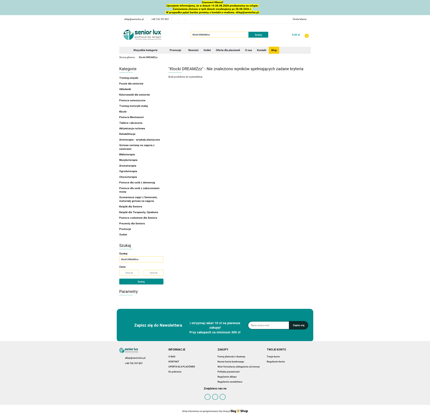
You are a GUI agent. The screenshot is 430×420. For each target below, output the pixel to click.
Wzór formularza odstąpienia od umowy (239, 366)
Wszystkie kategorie (145, 50)
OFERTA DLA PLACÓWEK (181, 366)
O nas (248, 50)
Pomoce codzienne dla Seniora (138, 217)
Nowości (193, 50)
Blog (274, 50)
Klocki (123, 111)
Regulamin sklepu (227, 376)
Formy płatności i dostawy (231, 356)
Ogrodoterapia (128, 171)
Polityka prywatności (229, 371)
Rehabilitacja (127, 134)
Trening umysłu (129, 77)
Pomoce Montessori (131, 117)
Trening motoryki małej (133, 105)
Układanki (125, 89)
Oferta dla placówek (228, 50)
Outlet (207, 50)
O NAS (171, 356)
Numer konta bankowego (231, 361)
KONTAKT (173, 361)
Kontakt (261, 50)
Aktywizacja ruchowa (132, 128)
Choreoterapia (128, 177)
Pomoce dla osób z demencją (137, 182)
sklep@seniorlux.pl (135, 358)
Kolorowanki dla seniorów (134, 94)
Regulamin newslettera (230, 381)
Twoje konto (273, 356)
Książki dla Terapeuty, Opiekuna (138, 212)
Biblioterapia (127, 154)
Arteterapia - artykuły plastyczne (140, 139)
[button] (176, 349)
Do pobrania (174, 371)
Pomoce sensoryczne (132, 100)
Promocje (176, 50)
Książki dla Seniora (131, 206)
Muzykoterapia (128, 160)
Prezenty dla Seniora (132, 223)
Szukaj (141, 281)
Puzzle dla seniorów (131, 83)
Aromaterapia (127, 165)
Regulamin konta (276, 361)
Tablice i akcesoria (130, 122)
